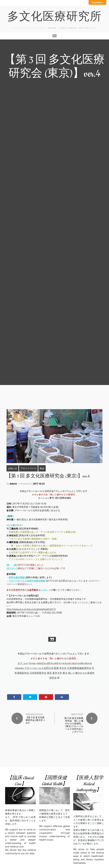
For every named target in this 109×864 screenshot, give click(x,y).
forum (32, 663)
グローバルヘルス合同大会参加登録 (27, 580)
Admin (13, 483)
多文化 (63, 668)
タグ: (20, 663)
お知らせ (12, 468)
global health (43, 663)
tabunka (19, 668)
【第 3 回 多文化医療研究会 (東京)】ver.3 (35, 720)
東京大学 (57, 672)
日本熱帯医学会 (38, 672)
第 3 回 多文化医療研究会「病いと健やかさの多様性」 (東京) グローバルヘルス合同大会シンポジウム (73, 724)
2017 (25, 663)
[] (12, 564)
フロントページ (28, 468)
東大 (65, 672)
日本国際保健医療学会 (79, 668)
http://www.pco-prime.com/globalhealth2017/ (31, 609)
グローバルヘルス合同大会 (38, 668)
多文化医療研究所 (54, 17)
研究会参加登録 (17, 577)
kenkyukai (71, 663)
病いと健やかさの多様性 (81, 672)
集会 (42, 468)
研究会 (53, 677)
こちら (44, 589)
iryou (62, 663)
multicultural (84, 663)
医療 (56, 668)
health (54, 663)
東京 (49, 672)
